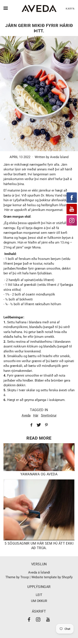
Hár (35, 415)
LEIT (39, 595)
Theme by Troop (17, 577)
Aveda (26, 415)
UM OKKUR (39, 601)
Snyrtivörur (49, 415)
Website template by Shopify (52, 577)
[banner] (39, 8)
